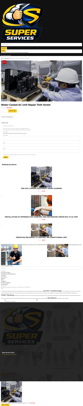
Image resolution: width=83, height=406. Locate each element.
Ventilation (52, 298)
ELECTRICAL (4, 276)
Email (4, 148)
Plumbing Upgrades (62, 295)
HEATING (3, 278)
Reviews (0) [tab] (5, 122)
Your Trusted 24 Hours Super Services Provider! (14, 52)
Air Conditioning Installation (10, 291)
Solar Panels (24, 298)
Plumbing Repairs (50, 295)
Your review (5, 135)
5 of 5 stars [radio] (24, 133)
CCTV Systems (78, 291)
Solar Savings (32, 298)
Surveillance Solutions (43, 298)
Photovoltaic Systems (17, 295)
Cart (2, 376)
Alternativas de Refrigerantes (38, 291)
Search (4, 48)
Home (2, 58)
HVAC (2, 279)
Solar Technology (37, 298)
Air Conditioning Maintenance (20, 291)
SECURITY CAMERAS (5, 282)
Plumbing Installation (36, 295)
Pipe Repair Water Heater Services (26, 295)
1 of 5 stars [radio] (5, 133)
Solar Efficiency (9, 298)
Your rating (5, 131)
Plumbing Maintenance (43, 295)
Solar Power (28, 298)
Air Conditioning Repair (29, 291)
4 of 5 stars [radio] (19, 133)
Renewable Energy (77, 295)
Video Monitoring (59, 298)
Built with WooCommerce (11, 365)
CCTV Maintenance (72, 291)
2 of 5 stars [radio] (10, 133)
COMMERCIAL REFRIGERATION (8, 274)
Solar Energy (14, 298)
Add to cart (12, 110)
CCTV (62, 291)
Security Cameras (4, 298)
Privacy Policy (3, 365)
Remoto (73, 295)
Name (4, 142)
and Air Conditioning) (52, 291)
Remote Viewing (68, 295)
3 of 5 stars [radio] (14, 133)
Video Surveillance (66, 298)
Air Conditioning (3, 291)
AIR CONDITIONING (5, 272)
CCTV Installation (66, 291)
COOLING (3, 275)
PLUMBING (3, 281)
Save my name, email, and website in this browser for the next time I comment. (20, 154)
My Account (3, 366)
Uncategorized (7, 58)
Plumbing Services (56, 295)
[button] (1, 59)
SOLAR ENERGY (4, 284)
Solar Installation (19, 298)
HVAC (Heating (7, 295)
